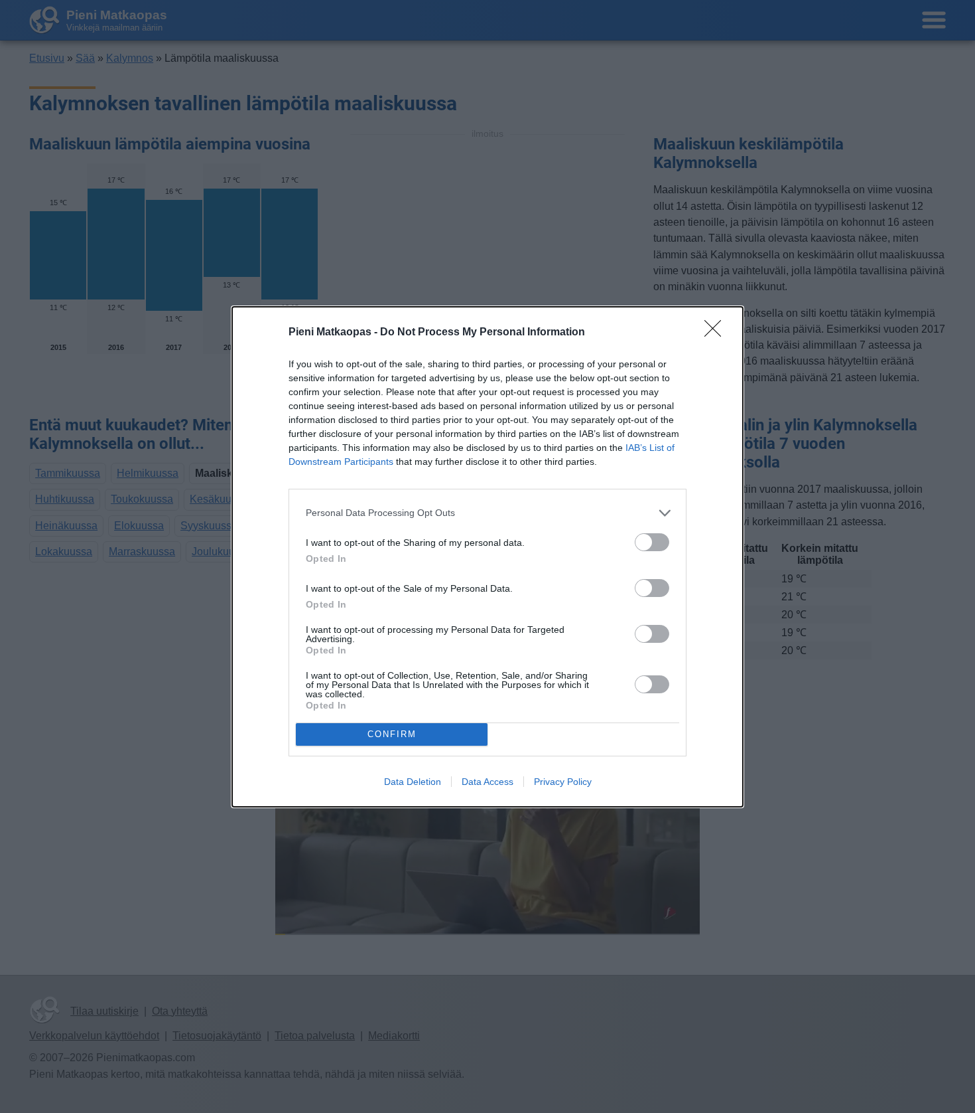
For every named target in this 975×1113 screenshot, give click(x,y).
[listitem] (487, 513)
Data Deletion (412, 781)
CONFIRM (392, 734)
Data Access (487, 781)
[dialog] (487, 557)
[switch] (652, 542)
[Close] (717, 332)
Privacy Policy (563, 781)
